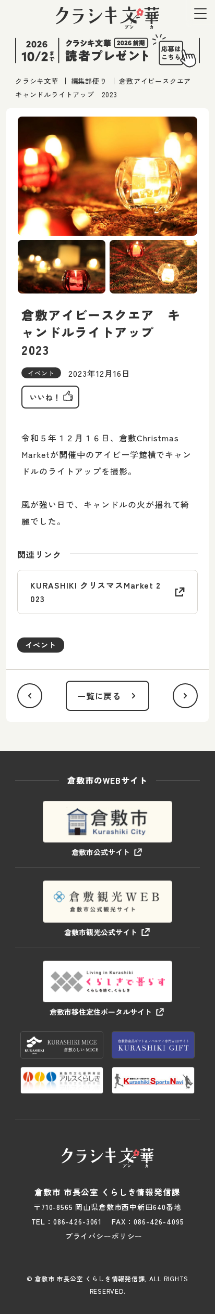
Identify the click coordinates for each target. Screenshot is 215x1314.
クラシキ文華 (36, 81)
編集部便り (88, 81)
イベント (40, 645)
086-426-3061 (77, 1221)
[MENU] (200, 13)
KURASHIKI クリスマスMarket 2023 (95, 592)
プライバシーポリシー (103, 1236)
